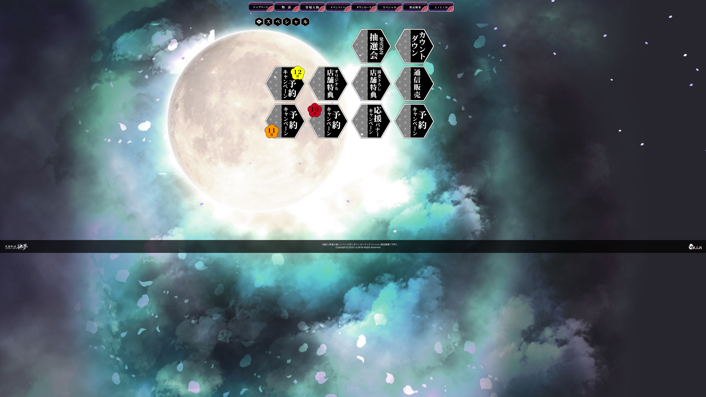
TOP (393, 244)
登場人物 (333, 244)
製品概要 (385, 244)
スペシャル (373, 244)
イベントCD (346, 244)
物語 (325, 244)
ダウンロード (360, 244)
